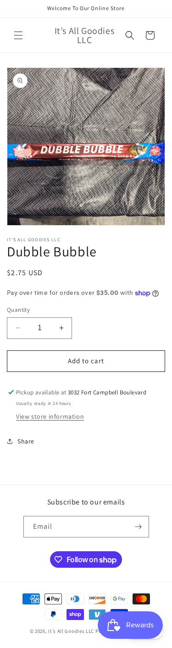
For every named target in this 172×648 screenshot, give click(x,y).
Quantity (18, 310)
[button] (18, 35)
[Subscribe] (138, 526)
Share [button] (25, 441)
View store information (50, 416)
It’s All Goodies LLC (71, 631)
